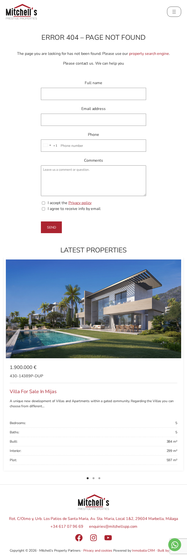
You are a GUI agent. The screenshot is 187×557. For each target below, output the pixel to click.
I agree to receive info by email (74, 208)
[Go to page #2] (93, 478)
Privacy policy (80, 203)
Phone (93, 134)
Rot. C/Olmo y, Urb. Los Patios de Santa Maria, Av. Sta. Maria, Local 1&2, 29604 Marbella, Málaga (93, 518)
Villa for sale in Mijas (33, 391)
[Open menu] (174, 12)
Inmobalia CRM (143, 550)
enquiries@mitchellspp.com (113, 526)
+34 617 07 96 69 (66, 526)
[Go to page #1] (88, 478)
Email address (93, 108)
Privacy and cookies (97, 550)
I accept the (70, 203)
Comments (93, 160)
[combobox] (49, 145)
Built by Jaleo (168, 550)
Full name (93, 83)
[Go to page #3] (99, 478)
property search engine (149, 53)
